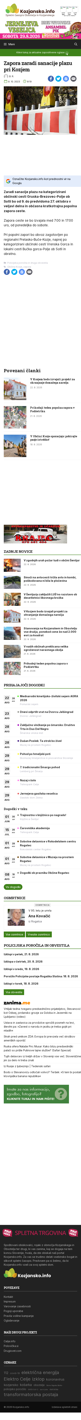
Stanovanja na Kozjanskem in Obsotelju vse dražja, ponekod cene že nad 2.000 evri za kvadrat (50, 632)
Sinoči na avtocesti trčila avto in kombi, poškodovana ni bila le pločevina (50, 579)
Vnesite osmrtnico (39, 934)
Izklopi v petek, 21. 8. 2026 (21, 954)
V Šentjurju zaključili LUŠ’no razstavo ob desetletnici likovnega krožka (50, 596)
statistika (54, 1389)
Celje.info (9, 1341)
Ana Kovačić (39, 916)
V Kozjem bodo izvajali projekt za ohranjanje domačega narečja (52, 380)
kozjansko (11, 1385)
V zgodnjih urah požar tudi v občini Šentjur (52, 560)
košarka (26, 1385)
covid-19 (15, 1373)
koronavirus (55, 1379)
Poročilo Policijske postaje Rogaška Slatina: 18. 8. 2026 (41, 976)
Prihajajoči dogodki (24, 685)
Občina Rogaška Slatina (54, 1385)
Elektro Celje (17, 1379)
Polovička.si (11, 1345)
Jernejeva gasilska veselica (39, 793)
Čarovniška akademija (35, 828)
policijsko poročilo (15, 1389)
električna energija (40, 1372)
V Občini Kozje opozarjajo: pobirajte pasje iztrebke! (53, 437)
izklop (38, 1379)
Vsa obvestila (14, 992)
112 (6, 1373)
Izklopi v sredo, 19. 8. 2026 (21, 969)
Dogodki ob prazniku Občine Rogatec (44, 872)
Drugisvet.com (12, 1350)
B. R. (11, 76)
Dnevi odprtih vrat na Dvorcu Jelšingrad (46, 711)
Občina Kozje (14, 266)
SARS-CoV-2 (33, 1389)
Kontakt (8, 1296)
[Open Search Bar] (76, 44)
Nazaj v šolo (28, 780)
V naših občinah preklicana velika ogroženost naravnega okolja (46, 648)
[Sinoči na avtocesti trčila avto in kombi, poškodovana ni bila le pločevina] (12, 582)
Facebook (51, 79)
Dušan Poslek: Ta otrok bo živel (41, 740)
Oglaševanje (11, 1320)
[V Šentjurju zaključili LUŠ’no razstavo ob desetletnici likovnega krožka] (12, 599)
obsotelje (39, 1385)
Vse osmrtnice (14, 934)
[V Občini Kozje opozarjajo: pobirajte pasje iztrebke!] (15, 456)
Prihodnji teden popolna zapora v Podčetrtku (52, 409)
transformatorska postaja (31, 1394)
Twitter (58, 79)
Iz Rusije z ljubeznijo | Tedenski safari (27, 1066)
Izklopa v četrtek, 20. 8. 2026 (23, 961)
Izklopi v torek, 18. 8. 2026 (21, 983)
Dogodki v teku (15, 809)
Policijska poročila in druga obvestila (27, 262)
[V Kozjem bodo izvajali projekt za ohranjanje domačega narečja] (15, 399)
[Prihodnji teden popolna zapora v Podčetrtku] (15, 427)
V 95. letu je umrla (39, 910)
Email (73, 79)
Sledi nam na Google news (66, 79)
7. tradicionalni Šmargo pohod (40, 767)
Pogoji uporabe (13, 1311)
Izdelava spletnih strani (64, 1407)
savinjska (44, 1389)
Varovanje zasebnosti (17, 1306)
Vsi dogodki (13, 887)
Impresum (10, 1301)
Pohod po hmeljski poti (35, 754)
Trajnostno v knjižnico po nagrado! (43, 815)
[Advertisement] (40, 155)
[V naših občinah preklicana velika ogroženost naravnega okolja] (12, 651)
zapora (27, 266)
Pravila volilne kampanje (19, 1315)
